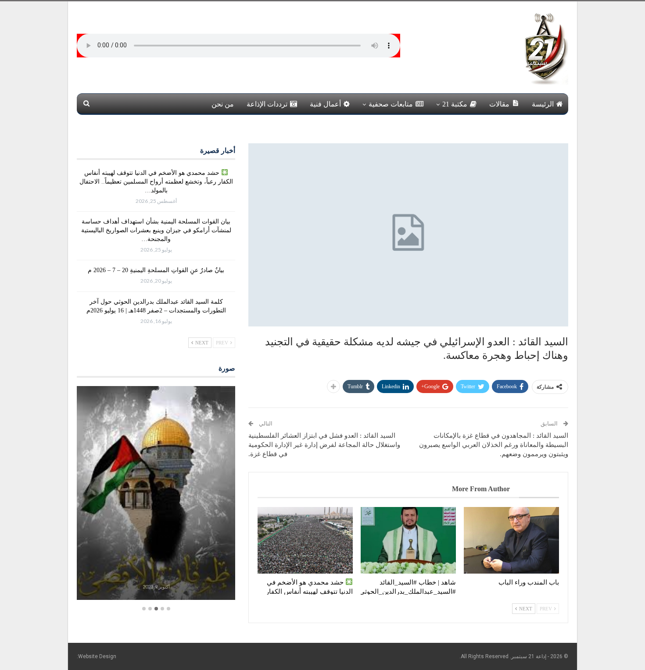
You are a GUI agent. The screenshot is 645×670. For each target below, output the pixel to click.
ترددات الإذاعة (267, 104)
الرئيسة (543, 104)
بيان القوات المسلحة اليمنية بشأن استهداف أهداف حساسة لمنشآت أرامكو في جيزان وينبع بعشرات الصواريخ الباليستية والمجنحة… (156, 230)
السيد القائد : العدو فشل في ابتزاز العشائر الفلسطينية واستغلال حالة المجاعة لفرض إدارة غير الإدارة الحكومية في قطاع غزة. (324, 444)
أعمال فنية (325, 104)
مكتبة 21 (454, 104)
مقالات (499, 104)
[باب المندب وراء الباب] (511, 540)
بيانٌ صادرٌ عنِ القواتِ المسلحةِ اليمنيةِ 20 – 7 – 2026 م (156, 270)
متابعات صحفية (391, 104)
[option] (156, 494)
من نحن (222, 104)
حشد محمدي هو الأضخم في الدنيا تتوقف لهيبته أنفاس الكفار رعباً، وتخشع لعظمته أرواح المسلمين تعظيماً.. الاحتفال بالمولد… (156, 182)
